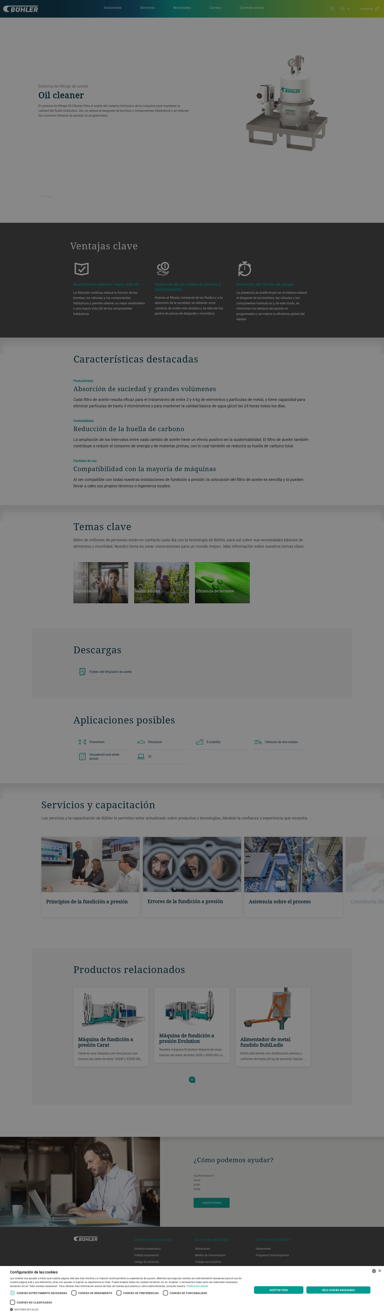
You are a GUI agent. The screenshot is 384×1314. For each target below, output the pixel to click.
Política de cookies (197, 1286)
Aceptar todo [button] (279, 1290)
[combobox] (374, 1271)
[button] (127, 1309)
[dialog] (192, 1290)
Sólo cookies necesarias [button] (338, 1290)
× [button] (379, 1270)
